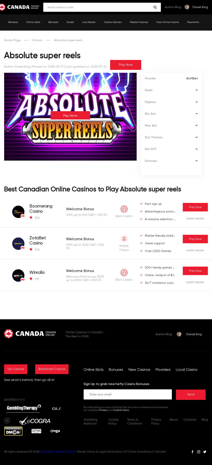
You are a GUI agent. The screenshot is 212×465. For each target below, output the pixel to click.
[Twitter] (204, 452)
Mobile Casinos (139, 22)
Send (190, 394)
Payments (193, 22)
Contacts (189, 419)
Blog (205, 419)
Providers (163, 370)
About (174, 419)
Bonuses (53, 22)
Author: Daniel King (17, 66)
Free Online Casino (167, 22)
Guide (70, 22)
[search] (155, 7)
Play (195, 207)
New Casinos (139, 370)
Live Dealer (89, 22)
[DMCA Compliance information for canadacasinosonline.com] (13, 434)
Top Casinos (15, 369)
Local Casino (187, 370)
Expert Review (195, 219)
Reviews (13, 22)
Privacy (103, 410)
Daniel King (200, 7)
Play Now (125, 65)
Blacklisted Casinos (51, 369)
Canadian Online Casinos (58, 451)
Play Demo (70, 115)
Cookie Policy (121, 410)
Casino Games (113, 22)
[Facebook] (192, 452)
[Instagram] (198, 452)
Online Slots (33, 22)
